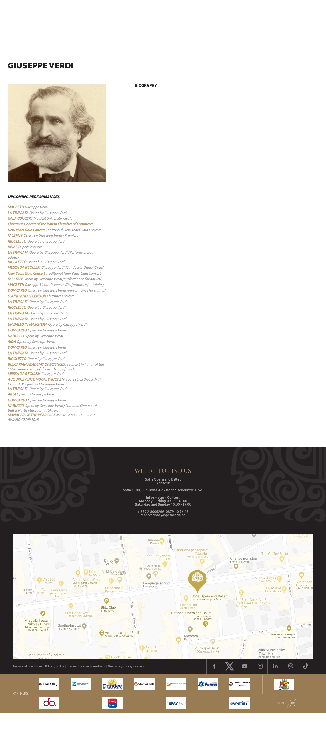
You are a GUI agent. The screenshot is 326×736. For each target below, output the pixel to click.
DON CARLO (17, 290)
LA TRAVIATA (18, 213)
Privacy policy (54, 666)
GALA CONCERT (20, 218)
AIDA (12, 341)
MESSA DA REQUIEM (24, 267)
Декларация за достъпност (127, 666)
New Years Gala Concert (26, 230)
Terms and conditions (27, 666)
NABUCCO (16, 336)
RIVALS (13, 247)
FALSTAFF (15, 235)
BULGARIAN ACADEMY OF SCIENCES (36, 364)
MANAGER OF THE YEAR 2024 (31, 415)
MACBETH (16, 207)
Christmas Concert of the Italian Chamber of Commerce (50, 224)
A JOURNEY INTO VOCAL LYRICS (33, 379)
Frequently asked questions (86, 666)
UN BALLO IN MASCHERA (27, 324)
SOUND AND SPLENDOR (27, 296)
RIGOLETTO (17, 241)
